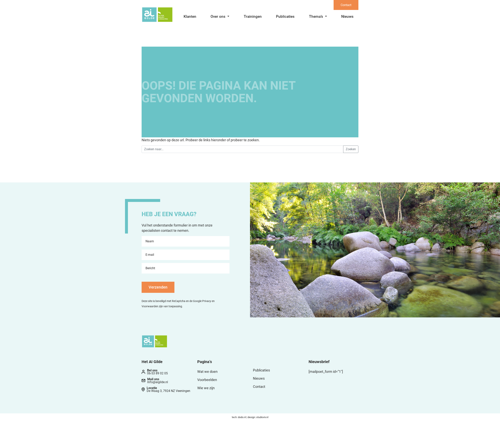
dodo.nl (242, 417)
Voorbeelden (207, 380)
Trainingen (253, 16)
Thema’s (316, 16)
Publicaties (285, 16)
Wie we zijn (206, 388)
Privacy (206, 301)
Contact (346, 5)
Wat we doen (207, 371)
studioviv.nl (262, 417)
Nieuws (347, 16)
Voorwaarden (150, 306)
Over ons (218, 16)
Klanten (190, 16)
